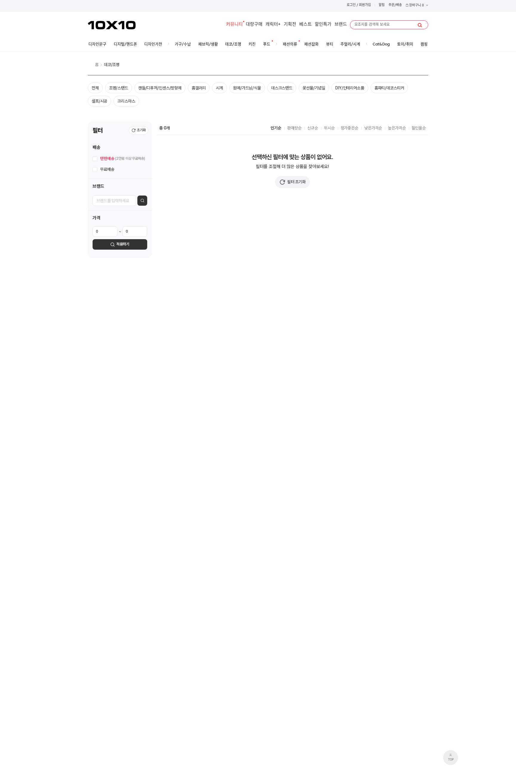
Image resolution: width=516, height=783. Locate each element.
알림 (382, 5)
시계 (219, 88)
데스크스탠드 (281, 88)
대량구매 (254, 24)
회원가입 (365, 5)
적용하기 (122, 244)
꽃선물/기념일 (313, 88)
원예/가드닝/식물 (247, 88)
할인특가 (323, 24)
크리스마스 (126, 101)
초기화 (141, 130)
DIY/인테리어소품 (349, 88)
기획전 (290, 24)
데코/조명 (111, 64)
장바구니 (416, 5)
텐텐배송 (122, 158)
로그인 (351, 5)
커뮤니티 (234, 24)
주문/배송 (395, 5)
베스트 (305, 24)
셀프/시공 (99, 101)
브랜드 (340, 24)
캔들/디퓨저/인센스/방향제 (160, 88)
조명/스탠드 (118, 88)
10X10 (112, 25)
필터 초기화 (296, 181)
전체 (95, 88)
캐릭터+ (273, 24)
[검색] (419, 25)
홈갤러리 (199, 88)
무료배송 (107, 169)
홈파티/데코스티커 (389, 88)
